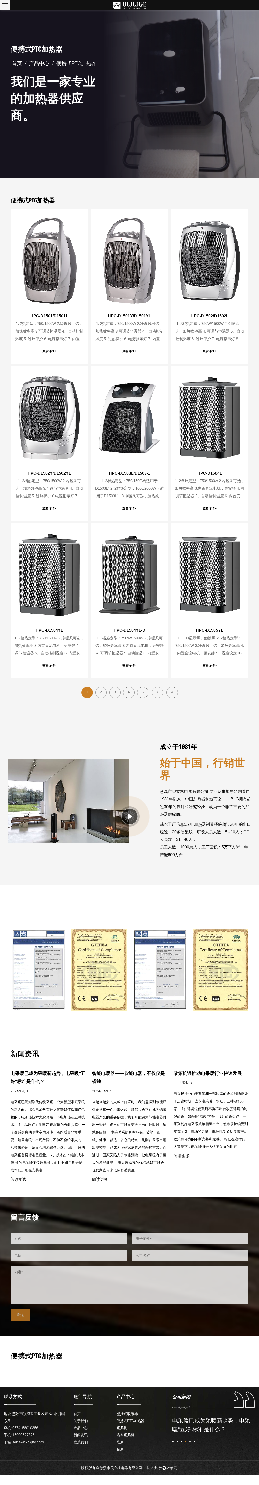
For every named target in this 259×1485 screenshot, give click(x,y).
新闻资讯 (81, 1435)
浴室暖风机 (125, 1435)
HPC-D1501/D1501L (49, 316)
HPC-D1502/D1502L (210, 316)
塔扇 (120, 1442)
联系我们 (81, 1442)
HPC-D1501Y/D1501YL (129, 316)
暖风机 (122, 1428)
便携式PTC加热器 (130, 1421)
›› (172, 692)
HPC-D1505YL (209, 630)
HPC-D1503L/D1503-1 (129, 473)
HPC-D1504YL (49, 630)
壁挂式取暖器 (127, 1414)
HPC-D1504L (209, 473)
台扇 (120, 1449)
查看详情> (49, 351)
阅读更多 (19, 1179)
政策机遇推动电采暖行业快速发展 (126, 1073)
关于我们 (81, 1421)
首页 (17, 63)
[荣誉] (38, 970)
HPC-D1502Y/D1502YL (49, 473)
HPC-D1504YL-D (129, 630)
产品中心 (39, 63)
